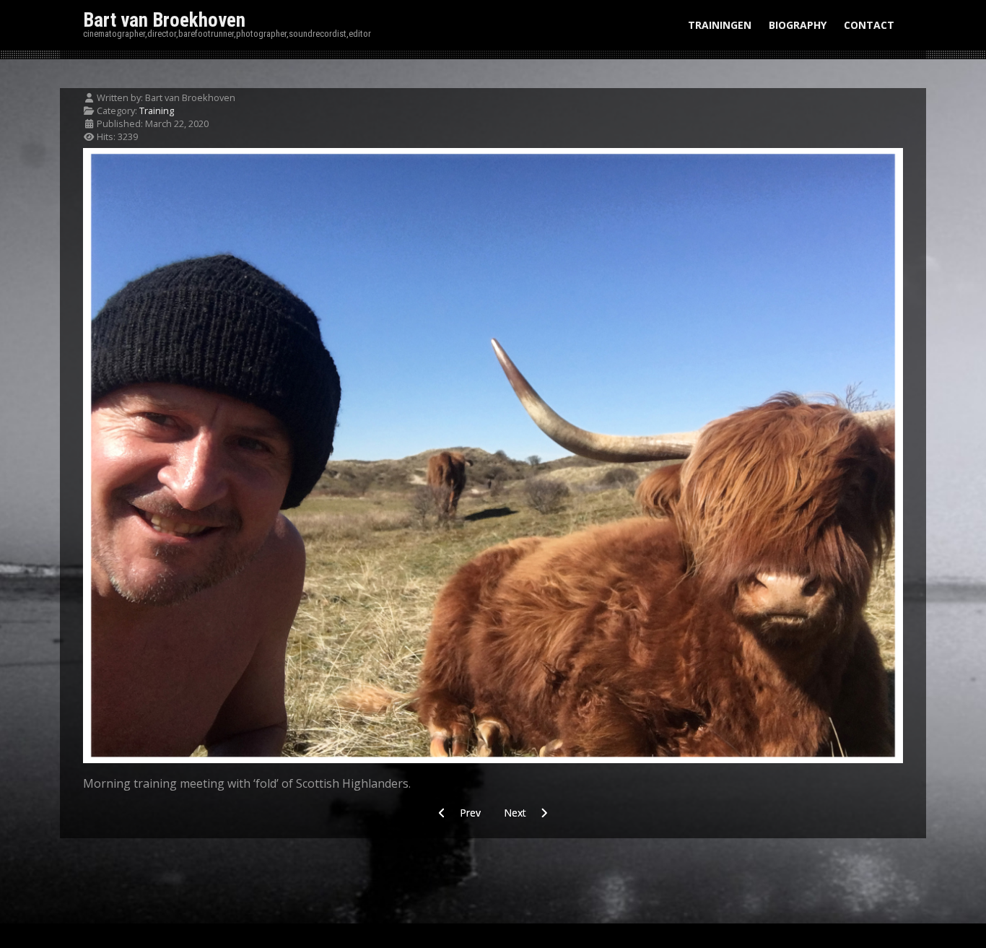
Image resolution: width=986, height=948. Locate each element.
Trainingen (719, 25)
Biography (797, 25)
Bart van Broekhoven (164, 20)
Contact (869, 25)
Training (156, 110)
